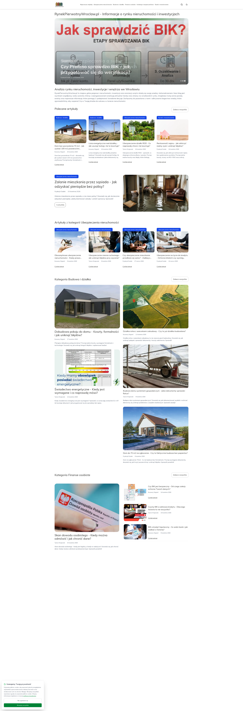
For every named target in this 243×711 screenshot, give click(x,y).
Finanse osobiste (130, 4)
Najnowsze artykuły (86, 4)
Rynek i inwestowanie (161, 4)
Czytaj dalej (60, 205)
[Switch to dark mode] (186, 4)
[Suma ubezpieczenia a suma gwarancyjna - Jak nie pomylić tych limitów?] (121, 51)
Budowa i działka (118, 4)
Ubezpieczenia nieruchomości (103, 4)
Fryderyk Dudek (65, 77)
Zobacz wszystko (180, 109)
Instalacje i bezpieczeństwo (145, 4)
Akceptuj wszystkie (23, 705)
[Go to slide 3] (185, 81)
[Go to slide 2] (182, 80)
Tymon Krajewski (128, 149)
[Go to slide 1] (181, 80)
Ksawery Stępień (60, 152)
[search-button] (182, 5)
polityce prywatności (29, 696)
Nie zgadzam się (23, 700)
